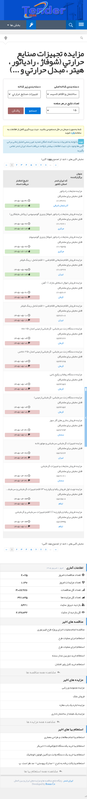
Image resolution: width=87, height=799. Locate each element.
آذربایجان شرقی (60, 205)
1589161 (61, 476)
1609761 (61, 224)
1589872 (61, 453)
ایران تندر (68, 780)
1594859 (61, 384)
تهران (61, 274)
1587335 (61, 522)
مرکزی (61, 228)
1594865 (61, 361)
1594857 (61, 407)
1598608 (61, 315)
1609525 (61, 246)
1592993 (61, 430)
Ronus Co (50, 784)
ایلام (61, 504)
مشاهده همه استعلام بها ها (41, 771)
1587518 (61, 499)
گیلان (60, 297)
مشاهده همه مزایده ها (41, 722)
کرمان (61, 343)
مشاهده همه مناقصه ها (41, 672)
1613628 (61, 201)
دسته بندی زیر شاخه (29, 86)
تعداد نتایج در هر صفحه (66, 103)
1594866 (61, 338)
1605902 (61, 292)
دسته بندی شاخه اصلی (66, 86)
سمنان (61, 435)
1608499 (61, 269)
